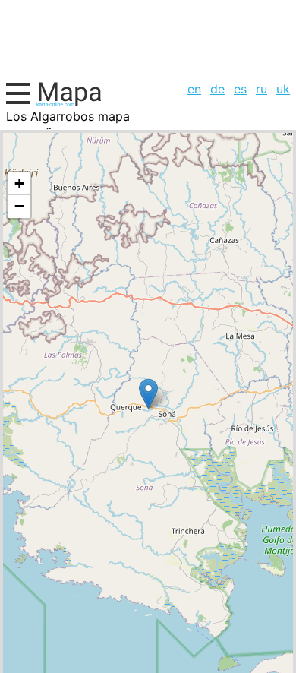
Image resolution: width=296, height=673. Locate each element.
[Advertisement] (148, 38)
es (240, 88)
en (194, 88)
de (217, 88)
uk (283, 88)
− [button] (19, 206)
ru (261, 88)
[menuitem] (194, 89)
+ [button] (19, 183)
